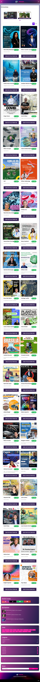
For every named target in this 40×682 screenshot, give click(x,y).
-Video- (20, 642)
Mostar (11, 631)
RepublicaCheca (25, 631)
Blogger (15, 680)
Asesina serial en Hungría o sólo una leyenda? (14, 610)
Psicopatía (20, 631)
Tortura (29, 631)
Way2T (8, 680)
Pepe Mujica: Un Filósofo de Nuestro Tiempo (13, 614)
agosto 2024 (20, 653)
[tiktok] (12, 602)
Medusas (7, 631)
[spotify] (20, 602)
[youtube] (27, 602)
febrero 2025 (20, 650)
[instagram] (5, 602)
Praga (16, 631)
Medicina (4, 631)
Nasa (14, 631)
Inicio (38, 680)
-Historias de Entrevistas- (20, 639)
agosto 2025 (20, 647)
